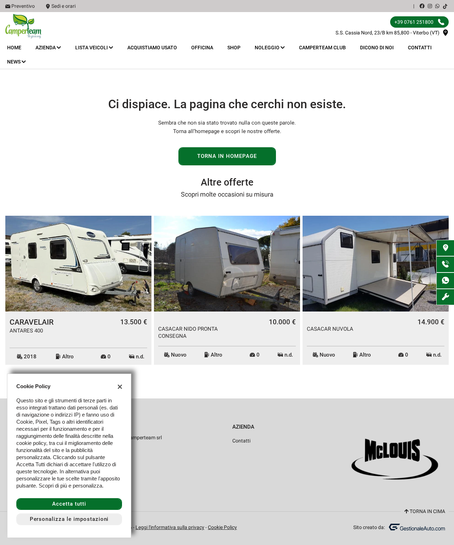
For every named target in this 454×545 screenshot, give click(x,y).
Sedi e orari (63, 6)
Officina (202, 47)
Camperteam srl (144, 437)
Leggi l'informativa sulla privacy (169, 527)
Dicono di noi (377, 47)
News (14, 62)
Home (14, 47)
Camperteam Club (322, 47)
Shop (233, 47)
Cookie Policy (222, 527)
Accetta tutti (69, 504)
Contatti (420, 47)
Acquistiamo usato (152, 47)
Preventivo (23, 6)
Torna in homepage (226, 156)
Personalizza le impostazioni (69, 519)
